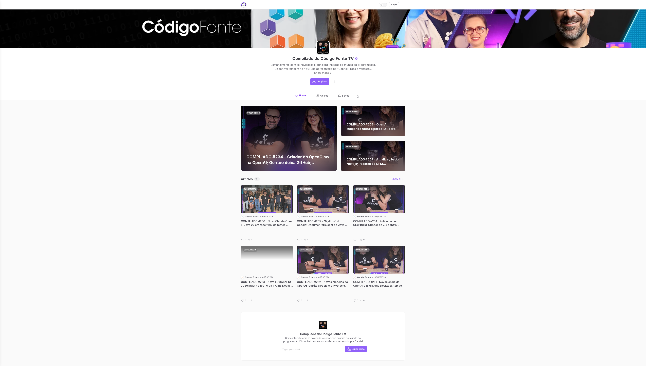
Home (302, 95)
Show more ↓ (323, 73)
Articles (324, 95)
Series (345, 95)
